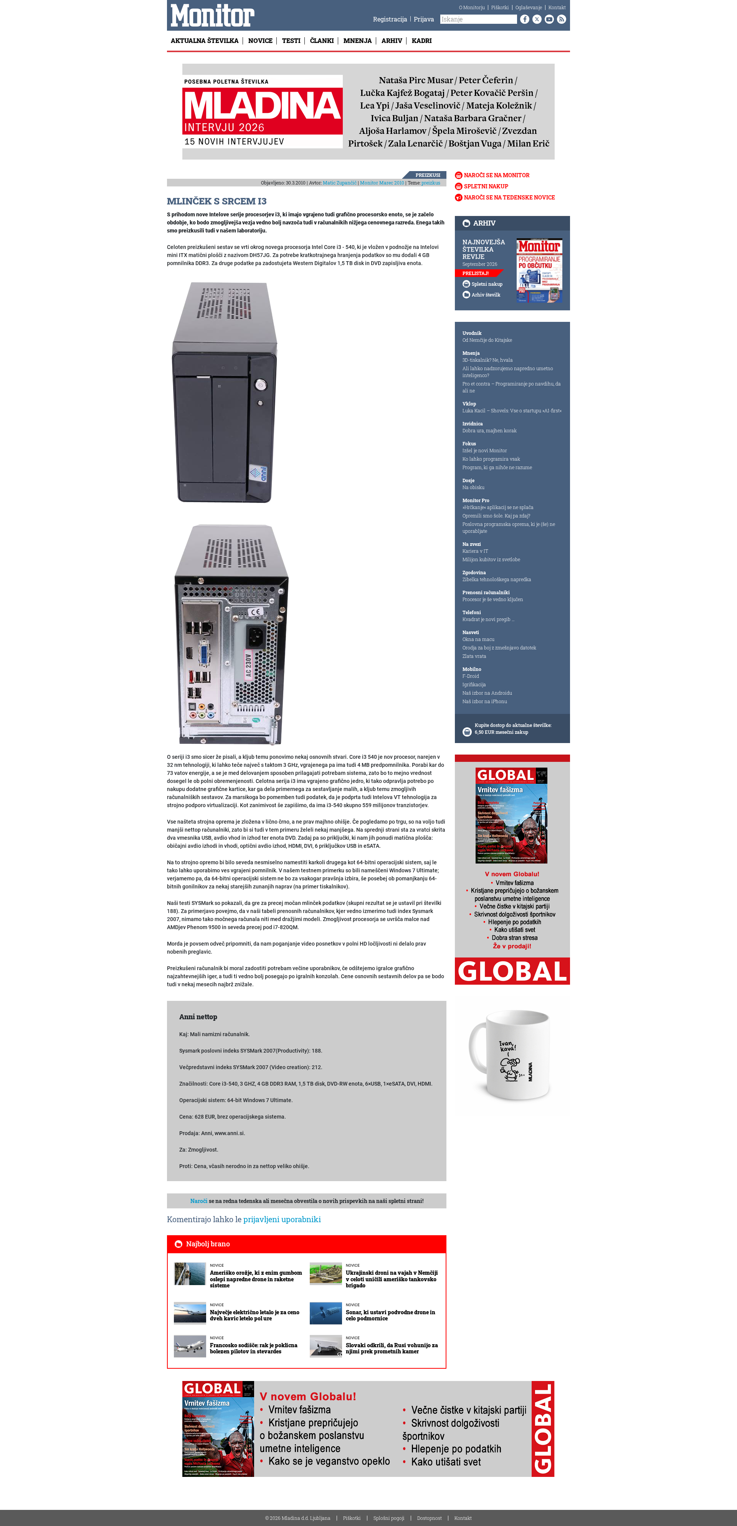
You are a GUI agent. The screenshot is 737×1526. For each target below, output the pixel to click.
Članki (322, 40)
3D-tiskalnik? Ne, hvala (488, 360)
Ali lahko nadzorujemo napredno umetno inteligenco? (508, 371)
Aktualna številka (205, 40)
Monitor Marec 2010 (382, 183)
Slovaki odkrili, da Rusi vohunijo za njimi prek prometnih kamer (392, 1348)
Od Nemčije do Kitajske (487, 340)
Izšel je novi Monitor (485, 450)
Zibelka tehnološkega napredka (497, 579)
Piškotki (500, 7)
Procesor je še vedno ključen (493, 599)
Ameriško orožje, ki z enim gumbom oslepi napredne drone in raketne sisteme (256, 1279)
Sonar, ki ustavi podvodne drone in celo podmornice (390, 1315)
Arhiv (392, 40)
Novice (260, 40)
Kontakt (557, 7)
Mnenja (358, 40)
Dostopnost (429, 1518)
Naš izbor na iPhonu (485, 701)
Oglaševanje (529, 7)
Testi (291, 40)
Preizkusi (428, 175)
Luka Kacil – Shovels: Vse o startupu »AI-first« (512, 410)
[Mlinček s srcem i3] (225, 393)
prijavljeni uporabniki (282, 1219)
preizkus (430, 183)
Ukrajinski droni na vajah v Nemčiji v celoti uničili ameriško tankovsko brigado (392, 1279)
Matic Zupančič (340, 183)
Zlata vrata (474, 656)
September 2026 (480, 264)
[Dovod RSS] (560, 19)
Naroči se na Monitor (497, 175)
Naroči (199, 1201)
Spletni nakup (486, 186)
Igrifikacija (474, 684)
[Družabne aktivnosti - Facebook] (523, 19)
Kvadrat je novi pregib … (489, 619)
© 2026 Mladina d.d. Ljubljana (297, 1518)
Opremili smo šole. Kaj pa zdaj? (496, 516)
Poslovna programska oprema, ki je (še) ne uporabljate (509, 527)
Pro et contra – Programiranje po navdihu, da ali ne (512, 387)
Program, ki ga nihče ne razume (497, 467)
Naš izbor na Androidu (487, 693)
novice (217, 1265)
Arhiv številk (486, 295)
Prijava (424, 19)
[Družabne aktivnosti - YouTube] (548, 19)
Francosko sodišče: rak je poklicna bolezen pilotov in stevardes (253, 1348)
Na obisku (473, 487)
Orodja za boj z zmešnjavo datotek (499, 647)
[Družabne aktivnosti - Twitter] (535, 19)
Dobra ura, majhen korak (490, 430)
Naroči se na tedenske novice (509, 197)
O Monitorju (472, 7)
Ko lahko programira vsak (491, 459)
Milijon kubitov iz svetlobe (491, 559)
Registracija (390, 19)
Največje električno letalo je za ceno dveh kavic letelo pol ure (254, 1315)
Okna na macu (478, 639)
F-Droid (471, 676)
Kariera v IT (475, 551)
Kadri (422, 40)
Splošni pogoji (389, 1518)
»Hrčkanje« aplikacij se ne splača (498, 507)
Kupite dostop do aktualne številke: (513, 725)
